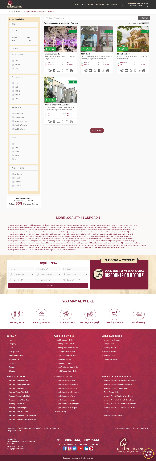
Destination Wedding (111, 359)
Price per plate (18, 77)
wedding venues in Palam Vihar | (19, 236)
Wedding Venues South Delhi (19, 384)
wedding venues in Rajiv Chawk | (19, 227)
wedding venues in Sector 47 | (99, 232)
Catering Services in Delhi (66, 352)
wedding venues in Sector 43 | (78, 232)
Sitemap (12, 371)
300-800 (18, 65)
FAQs (11, 348)
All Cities (15, 24)
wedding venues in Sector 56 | (59, 234)
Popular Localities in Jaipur (66, 400)
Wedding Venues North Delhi (19, 380)
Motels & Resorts (21, 125)
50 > (16, 159)
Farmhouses (19, 113)
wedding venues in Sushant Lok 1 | (125, 229)
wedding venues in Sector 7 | (38, 247)
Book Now (50, 49)
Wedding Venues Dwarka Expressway (22, 419)
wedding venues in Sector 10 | (79, 238)
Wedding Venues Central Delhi (19, 396)
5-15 (16, 148)
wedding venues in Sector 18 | (39, 234)
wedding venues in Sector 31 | (18, 234)
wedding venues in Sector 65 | (79, 241)
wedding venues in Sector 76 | (67, 250)
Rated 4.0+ (18, 182)
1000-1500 (18, 87)
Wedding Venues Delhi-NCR (114, 415)
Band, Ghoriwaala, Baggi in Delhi (68, 367)
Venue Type (16, 107)
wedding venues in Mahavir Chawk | (58, 236)
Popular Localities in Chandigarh (68, 404)
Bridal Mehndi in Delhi (64, 363)
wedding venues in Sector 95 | (98, 245)
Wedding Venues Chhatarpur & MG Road (118, 384)
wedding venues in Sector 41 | (58, 247)
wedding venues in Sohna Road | (80, 229)
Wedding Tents (20, 129)
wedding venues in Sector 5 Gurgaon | (41, 243)
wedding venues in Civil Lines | (79, 247)
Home (11, 340)
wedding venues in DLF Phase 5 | (129, 225)
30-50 (17, 155)
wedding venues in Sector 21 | (123, 234)
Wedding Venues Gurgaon (18, 408)
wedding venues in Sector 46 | (18, 229)
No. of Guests (17, 55)
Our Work (114, 4)
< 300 (17, 61)
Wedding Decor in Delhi (65, 340)
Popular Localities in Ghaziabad (68, 392)
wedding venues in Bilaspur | (57, 245)
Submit (50, 285)
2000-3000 (18, 95)
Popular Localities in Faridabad (67, 384)
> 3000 (17, 99)
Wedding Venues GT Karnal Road (116, 388)
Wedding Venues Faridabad (19, 411)
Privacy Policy (14, 352)
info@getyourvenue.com (16, 449)
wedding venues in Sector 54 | (59, 229)
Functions (55, 428)
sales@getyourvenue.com (16, 446)
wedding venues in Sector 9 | (59, 238)
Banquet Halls (19, 117)
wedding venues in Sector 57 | (113, 243)
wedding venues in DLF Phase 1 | (40, 225)
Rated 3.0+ (18, 186)
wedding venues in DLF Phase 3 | (84, 225)
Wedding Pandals (21, 121)
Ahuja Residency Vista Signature (57, 105)
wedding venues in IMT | (38, 236)
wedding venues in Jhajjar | (137, 245)
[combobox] (29, 37)
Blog (107, 4)
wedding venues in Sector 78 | (80, 236)
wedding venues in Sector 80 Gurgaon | (124, 241)
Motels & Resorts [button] (110, 352)
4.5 (74, 31)
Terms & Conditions (16, 355)
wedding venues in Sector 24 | (18, 247)
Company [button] (12, 344)
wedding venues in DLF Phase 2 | (62, 225)
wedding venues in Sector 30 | (101, 236)
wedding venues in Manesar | (39, 241)
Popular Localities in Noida (66, 396)
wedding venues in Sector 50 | (59, 241)
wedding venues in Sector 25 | (39, 238)
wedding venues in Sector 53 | (39, 229)
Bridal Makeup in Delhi (64, 359)
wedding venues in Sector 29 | (81, 227)
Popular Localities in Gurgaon (67, 388)
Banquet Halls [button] (109, 344)
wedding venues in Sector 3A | (119, 247)
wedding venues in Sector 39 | (123, 238)
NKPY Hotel (85, 54)
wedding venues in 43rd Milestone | (101, 238)
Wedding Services (87, 4)
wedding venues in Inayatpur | (18, 245)
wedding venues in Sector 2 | (38, 245)
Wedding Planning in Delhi (66, 344)
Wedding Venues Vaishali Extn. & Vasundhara (120, 404)
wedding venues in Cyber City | (18, 225)
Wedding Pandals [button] (110, 348)
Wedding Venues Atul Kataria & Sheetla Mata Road (120, 409)
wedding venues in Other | (39, 232)
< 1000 (17, 83)
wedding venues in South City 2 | (102, 229)
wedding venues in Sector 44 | (122, 227)
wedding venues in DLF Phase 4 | (106, 225)
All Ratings (18, 174)
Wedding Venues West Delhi (19, 392)
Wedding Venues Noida (17, 404)
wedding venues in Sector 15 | (40, 227)
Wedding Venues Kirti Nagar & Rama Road (119, 400)
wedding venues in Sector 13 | (133, 243)
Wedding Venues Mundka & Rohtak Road (118, 396)
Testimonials (99, 4)
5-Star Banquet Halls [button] (111, 392)
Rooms (14, 138)
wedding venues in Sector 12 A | (65, 243)
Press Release (14, 359)
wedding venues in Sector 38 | (18, 238)
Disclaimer (12, 363)
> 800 (17, 68)
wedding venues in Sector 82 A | (100, 241)
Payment (11, 431)
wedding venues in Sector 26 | (103, 234)
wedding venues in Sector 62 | (18, 250)
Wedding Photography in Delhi (67, 348)
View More (96, 130)
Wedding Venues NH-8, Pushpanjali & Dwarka (120, 380)
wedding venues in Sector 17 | (61, 227)
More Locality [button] (61, 411)
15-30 (17, 151)
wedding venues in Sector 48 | (119, 232)
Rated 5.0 (18, 178)
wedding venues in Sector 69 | (77, 245)
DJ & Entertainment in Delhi (66, 355)
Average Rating (18, 168)
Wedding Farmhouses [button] (112, 340)
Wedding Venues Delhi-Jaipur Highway (23, 415)
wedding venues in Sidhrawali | (18, 241)
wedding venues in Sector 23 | (101, 227)
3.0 (74, 82)
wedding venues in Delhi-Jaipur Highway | (43, 250)
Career (18, 431)
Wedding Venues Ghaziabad (19, 400)
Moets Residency (123, 54)
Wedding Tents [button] (109, 355)
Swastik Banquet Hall (53, 54)
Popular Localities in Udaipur (67, 408)
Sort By (15, 30)
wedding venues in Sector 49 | (99, 247)
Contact (12, 367)
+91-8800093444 (135, 3)
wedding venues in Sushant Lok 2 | (81, 234)
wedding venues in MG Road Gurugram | (89, 243)
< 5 (16, 144)
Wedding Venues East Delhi (18, 388)
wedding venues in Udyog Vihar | (19, 232)
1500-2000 (18, 91)
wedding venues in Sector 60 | (18, 243)
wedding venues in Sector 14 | (58, 232)
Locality (15, 48)
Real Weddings (45, 428)
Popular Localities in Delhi (66, 380)
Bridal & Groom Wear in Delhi (67, 371)
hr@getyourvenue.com (139, 428)
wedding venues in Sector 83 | (121, 236)
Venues (76, 4)
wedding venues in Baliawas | (118, 245)
